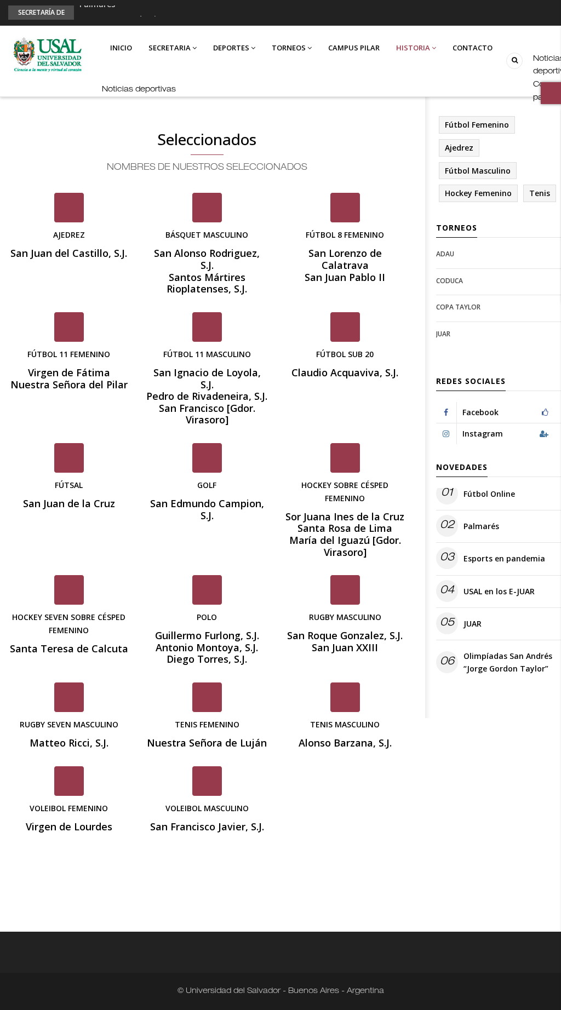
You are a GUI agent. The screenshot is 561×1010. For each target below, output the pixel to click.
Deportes (232, 48)
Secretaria (170, 48)
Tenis (539, 193)
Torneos (289, 48)
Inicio (121, 48)
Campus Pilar (354, 48)
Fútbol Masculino (478, 170)
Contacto (473, 48)
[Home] (46, 55)
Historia (414, 48)
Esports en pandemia (120, 15)
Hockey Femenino (478, 193)
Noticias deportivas (139, 90)
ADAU (445, 254)
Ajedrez (459, 147)
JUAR (443, 333)
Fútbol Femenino (477, 124)
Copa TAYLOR (458, 307)
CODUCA (449, 280)
